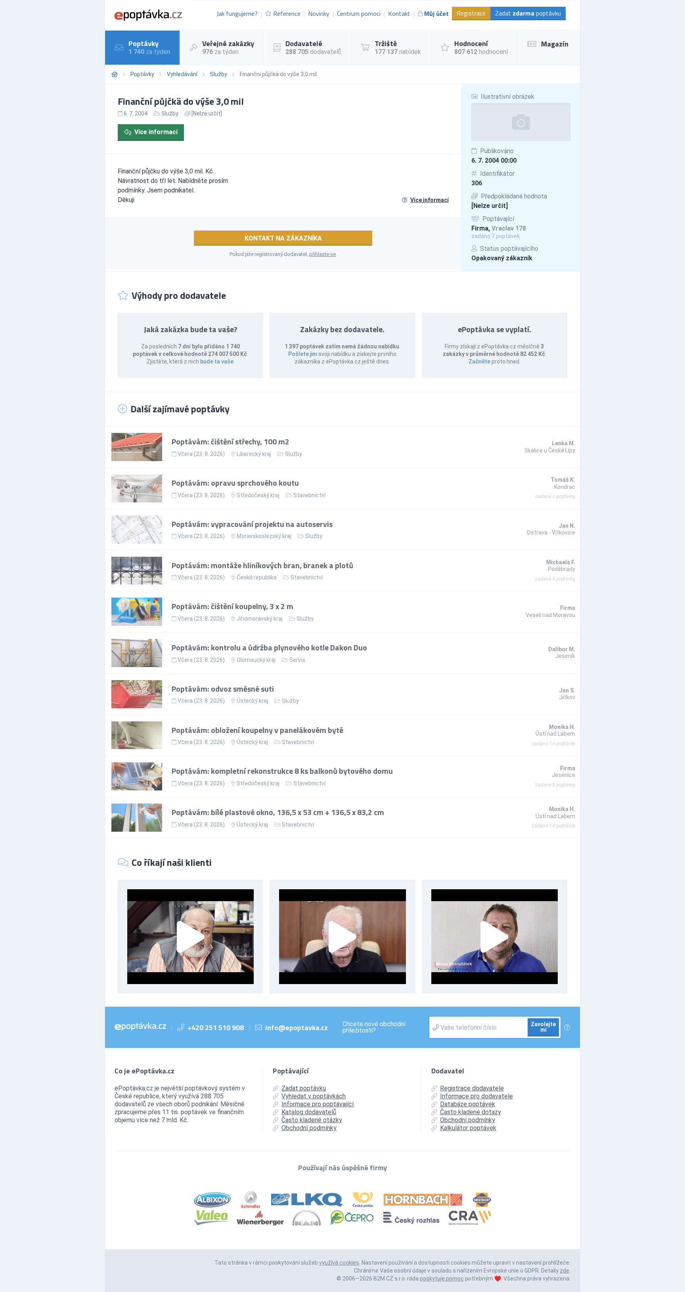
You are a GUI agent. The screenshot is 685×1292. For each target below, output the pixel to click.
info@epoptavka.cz (296, 1027)
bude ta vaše (216, 361)
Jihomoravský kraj (260, 618)
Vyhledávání (182, 74)
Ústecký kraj (252, 701)
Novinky (318, 13)
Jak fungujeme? (237, 13)
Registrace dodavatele (472, 1088)
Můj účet (436, 13)
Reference (286, 13)
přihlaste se (322, 254)
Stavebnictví (309, 495)
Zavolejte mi (543, 1027)
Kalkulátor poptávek (468, 1128)
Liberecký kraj (254, 454)
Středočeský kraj (258, 495)
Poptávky (142, 74)
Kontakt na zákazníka (283, 238)
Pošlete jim (302, 354)
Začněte (479, 361)
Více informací (156, 132)
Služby (218, 74)
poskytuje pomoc (442, 1278)
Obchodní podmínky (309, 1128)
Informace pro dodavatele (476, 1096)
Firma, (498, 228)
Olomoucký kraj (256, 660)
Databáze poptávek (467, 1104)
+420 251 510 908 (216, 1027)
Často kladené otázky (311, 1120)
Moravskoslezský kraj (264, 536)
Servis (297, 660)
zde (564, 1270)
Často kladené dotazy (470, 1112)
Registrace (471, 13)
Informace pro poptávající (317, 1104)
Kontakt (399, 13)
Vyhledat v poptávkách (313, 1096)
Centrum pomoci (359, 13)
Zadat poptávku (528, 13)
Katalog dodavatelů (308, 1112)
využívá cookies (339, 1262)
